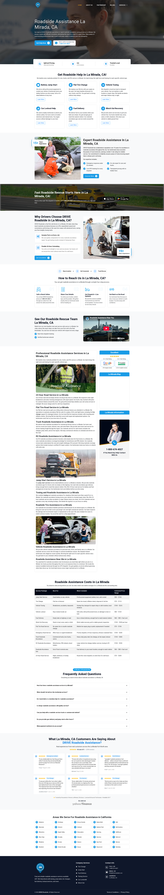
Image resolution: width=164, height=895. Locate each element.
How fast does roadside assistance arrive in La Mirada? (55, 685)
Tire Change (82, 866)
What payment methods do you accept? (49, 726)
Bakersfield (100, 822)
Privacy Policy (125, 892)
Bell (117, 822)
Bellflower (118, 832)
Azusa (79, 847)
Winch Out (81, 883)
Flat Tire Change (80, 85)
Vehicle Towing (112, 85)
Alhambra (41, 832)
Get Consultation (41, 258)
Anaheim (41, 847)
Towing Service (82, 876)
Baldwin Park (100, 827)
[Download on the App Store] (109, 199)
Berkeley (118, 847)
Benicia (118, 842)
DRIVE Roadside (43, 892)
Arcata (60, 842)
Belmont (118, 837)
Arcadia (60, 837)
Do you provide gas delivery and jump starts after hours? (55, 719)
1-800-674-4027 (114, 449)
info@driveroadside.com (115, 873)
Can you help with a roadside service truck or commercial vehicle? (58, 712)
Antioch (60, 827)
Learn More (40, 99)
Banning (99, 832)
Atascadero (80, 832)
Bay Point (99, 842)
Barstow (99, 837)
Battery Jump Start (49, 85)
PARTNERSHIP (101, 5)
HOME (80, 5)
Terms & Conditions (113, 892)
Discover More (89, 176)
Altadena (41, 842)
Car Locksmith (82, 879)
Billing (112, 5)
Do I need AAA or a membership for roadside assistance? (55, 699)
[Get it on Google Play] (123, 199)
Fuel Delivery (78, 108)
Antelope (60, 822)
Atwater (79, 837)
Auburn (79, 842)
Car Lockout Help (48, 108)
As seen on (82, 801)
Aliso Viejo (41, 837)
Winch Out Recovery (114, 108)
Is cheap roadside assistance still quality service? (53, 706)
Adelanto (41, 822)
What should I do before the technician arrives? (52, 692)
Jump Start (81, 870)
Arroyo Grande (81, 822)
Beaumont (99, 847)
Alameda (41, 827)
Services (122, 5)
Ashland (79, 827)
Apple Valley (61, 832)
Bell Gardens (119, 827)
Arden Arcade (62, 847)
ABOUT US (89, 5)
